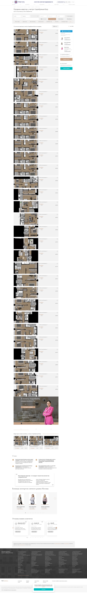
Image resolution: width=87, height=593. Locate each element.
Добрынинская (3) (74, 558)
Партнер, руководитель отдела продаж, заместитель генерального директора (68, 49)
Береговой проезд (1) (34, 553)
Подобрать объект (66, 59)
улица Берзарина (66, 543)
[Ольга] (62, 38)
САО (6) (32, 566)
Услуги (19, 582)
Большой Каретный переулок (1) (49, 554)
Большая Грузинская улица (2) (63, 553)
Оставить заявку (28, 407)
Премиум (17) (47, 571)
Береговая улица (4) (20, 553)
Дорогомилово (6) (47, 562)
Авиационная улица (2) (62, 552)
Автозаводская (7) (20, 556)
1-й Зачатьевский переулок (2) (22, 551)
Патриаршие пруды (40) (34, 571)
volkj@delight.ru (33, 420)
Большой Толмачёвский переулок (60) (50, 555)
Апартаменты (27, 4)
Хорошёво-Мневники (57, 543)
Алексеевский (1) (20, 561)
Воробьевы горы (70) (21, 558)
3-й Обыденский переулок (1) (49, 552)
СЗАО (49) (60, 566)
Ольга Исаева (67, 37)
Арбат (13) (32, 561)
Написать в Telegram (67, 31)
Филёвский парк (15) (75, 564)
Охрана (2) (19, 571)
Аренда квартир (41, 4)
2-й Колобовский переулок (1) (22, 552)
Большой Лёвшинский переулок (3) (77, 554)
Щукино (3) (60, 565)
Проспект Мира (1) (61, 571)
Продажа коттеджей (72, 4)
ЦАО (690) (73, 566)
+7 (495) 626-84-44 (67, 44)
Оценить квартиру (66, 68)
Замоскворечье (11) (61, 562)
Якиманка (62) (74, 565)
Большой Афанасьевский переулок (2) (36, 554)
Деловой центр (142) (48, 558)
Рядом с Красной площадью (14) (76, 571)
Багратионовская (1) (20, 557)
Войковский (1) (20, 562)
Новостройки (56, 4)
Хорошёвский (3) (47, 565)
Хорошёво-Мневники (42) (34, 565)
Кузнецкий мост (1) (47, 560)
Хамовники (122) (20, 565)
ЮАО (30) (19, 567)
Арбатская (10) (47, 556)
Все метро (23, 575)
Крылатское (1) (33, 560)
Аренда (27, 582)
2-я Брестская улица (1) (34, 552)
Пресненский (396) (75, 563)
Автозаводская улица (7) (75, 552)
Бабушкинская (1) (74, 556)
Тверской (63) (47, 564)
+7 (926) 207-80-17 (67, 39)
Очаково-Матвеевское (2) (48, 563)
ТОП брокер (66, 38)
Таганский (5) (33, 564)
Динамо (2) (60, 558)
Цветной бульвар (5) (61, 572)
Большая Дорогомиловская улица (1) (77, 553)
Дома (35, 582)
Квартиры (13, 4)
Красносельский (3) (75, 562)
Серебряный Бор (22, 544)
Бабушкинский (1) (61, 561)
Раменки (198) (20, 564)
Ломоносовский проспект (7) (63, 560)
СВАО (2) (46, 566)
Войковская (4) (74, 557)
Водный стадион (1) (61, 557)
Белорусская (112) (47, 557)
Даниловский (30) (33, 562)
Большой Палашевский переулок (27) (36, 555)
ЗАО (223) (19, 566)
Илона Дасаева (67, 42)
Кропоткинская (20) (20, 560)
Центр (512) (73, 572)
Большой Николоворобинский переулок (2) (24, 555)
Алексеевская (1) (33, 556)
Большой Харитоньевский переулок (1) (64, 555)
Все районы (20, 575)
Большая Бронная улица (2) (49, 553)
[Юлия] (62, 48)
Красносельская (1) (61, 559)
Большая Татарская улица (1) (22, 554)
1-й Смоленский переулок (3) (49, 551)
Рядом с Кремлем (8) (21, 572)
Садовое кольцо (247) (34, 572)
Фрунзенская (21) (47, 572)
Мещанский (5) (33, 563)
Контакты (44, 582)
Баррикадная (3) (33, 557)
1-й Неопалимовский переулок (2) (36, 551)
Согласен (43, 589)
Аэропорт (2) (60, 556)
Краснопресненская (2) (48, 559)
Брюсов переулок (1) (75, 555)
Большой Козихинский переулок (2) (64, 554)
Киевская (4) (19, 559)
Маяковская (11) (74, 560)
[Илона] (62, 43)
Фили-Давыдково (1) (61, 564)
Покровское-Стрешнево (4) (62, 563)
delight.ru (6, 580)
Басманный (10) (74, 561)
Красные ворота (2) (75, 559)
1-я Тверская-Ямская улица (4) (76, 551)
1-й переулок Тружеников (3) (63, 551)
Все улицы (27, 575)
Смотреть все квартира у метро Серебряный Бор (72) (50, 433)
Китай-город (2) (33, 559)
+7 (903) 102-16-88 (25, 420)
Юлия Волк (66, 47)
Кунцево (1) (19, 563)
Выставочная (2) (33, 558)
